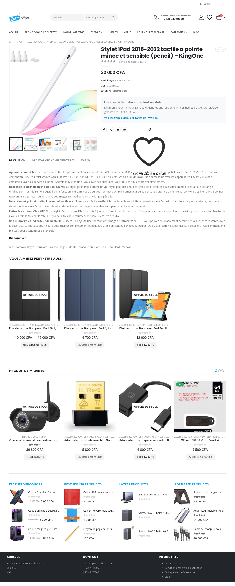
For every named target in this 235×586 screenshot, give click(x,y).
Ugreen (113, 32)
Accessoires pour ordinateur (53, 325)
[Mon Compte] (201, 17)
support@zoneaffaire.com (98, 563)
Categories (178, 32)
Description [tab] (17, 160)
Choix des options (35, 344)
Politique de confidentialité (180, 572)
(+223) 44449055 (91, 567)
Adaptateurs (103, 437)
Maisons (43, 437)
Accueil (13, 32)
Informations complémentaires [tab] (53, 160)
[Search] (113, 17)
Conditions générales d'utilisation (183, 567)
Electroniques (120, 90)
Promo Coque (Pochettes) (41, 32)
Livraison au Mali (174, 563)
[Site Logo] (19, 17)
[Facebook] (223, 3)
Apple (127, 32)
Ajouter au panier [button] (90, 344)
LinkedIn (118, 129)
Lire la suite (146, 344)
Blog (196, 32)
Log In (207, 3)
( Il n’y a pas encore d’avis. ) (132, 61)
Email (124, 129)
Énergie (95, 32)
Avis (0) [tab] (85, 160)
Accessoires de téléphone (22, 325)
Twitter (111, 129)
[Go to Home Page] (10, 42)
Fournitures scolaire (150, 32)
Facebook (104, 129)
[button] (10, 91)
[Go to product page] (90, 295)
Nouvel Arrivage (73, 32)
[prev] (217, 49)
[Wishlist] (210, 17)
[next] (223, 49)
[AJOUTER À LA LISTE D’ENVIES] (149, 129)
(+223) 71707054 (91, 572)
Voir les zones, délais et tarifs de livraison (131, 118)
